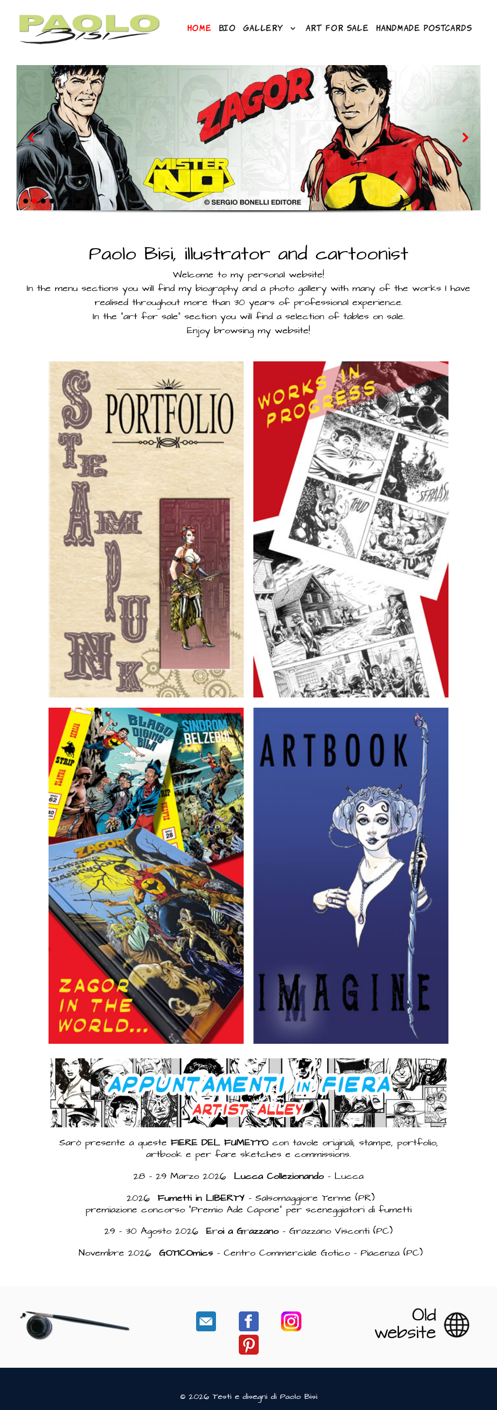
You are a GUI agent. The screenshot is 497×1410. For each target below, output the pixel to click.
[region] (248, 148)
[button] (31, 137)
